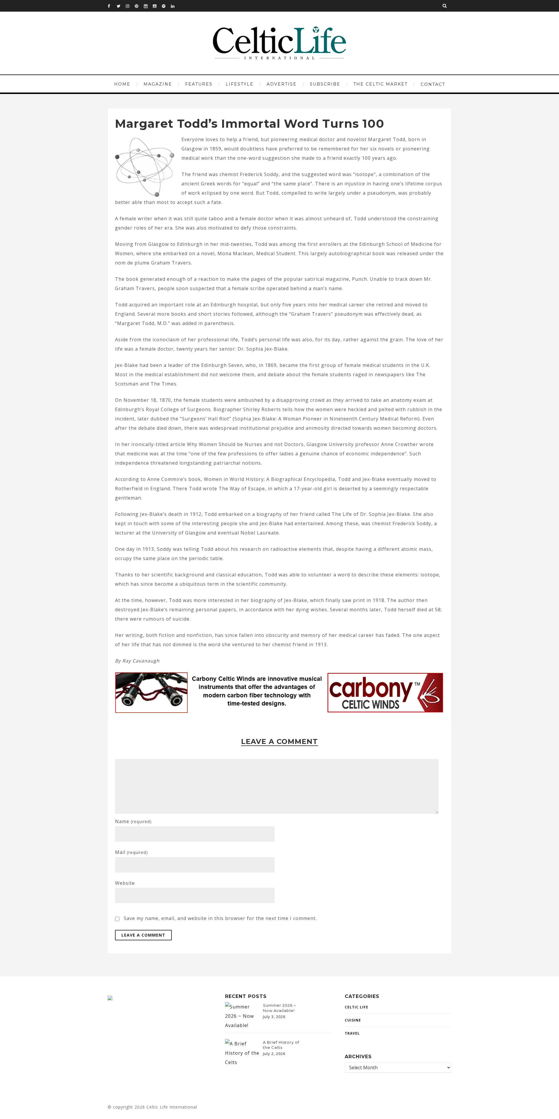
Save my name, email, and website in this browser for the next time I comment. (220, 918)
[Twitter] (121, 6)
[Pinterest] (139, 6)
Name (133, 821)
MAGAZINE (158, 84)
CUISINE (353, 1020)
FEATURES (199, 84)
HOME (122, 84)
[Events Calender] (148, 6)
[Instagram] (130, 6)
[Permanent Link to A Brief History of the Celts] (242, 1062)
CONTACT (433, 84)
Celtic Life (356, 1007)
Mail (131, 852)
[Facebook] (112, 6)
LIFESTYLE (240, 84)
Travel (352, 1033)
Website (125, 883)
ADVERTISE (282, 84)
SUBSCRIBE (325, 84)
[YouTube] (157, 6)
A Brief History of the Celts (281, 1045)
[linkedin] (175, 6)
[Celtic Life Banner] (256, 677)
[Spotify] (166, 6)
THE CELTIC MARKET (380, 84)
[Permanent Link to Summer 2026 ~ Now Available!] (242, 1025)
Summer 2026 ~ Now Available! (279, 1008)
